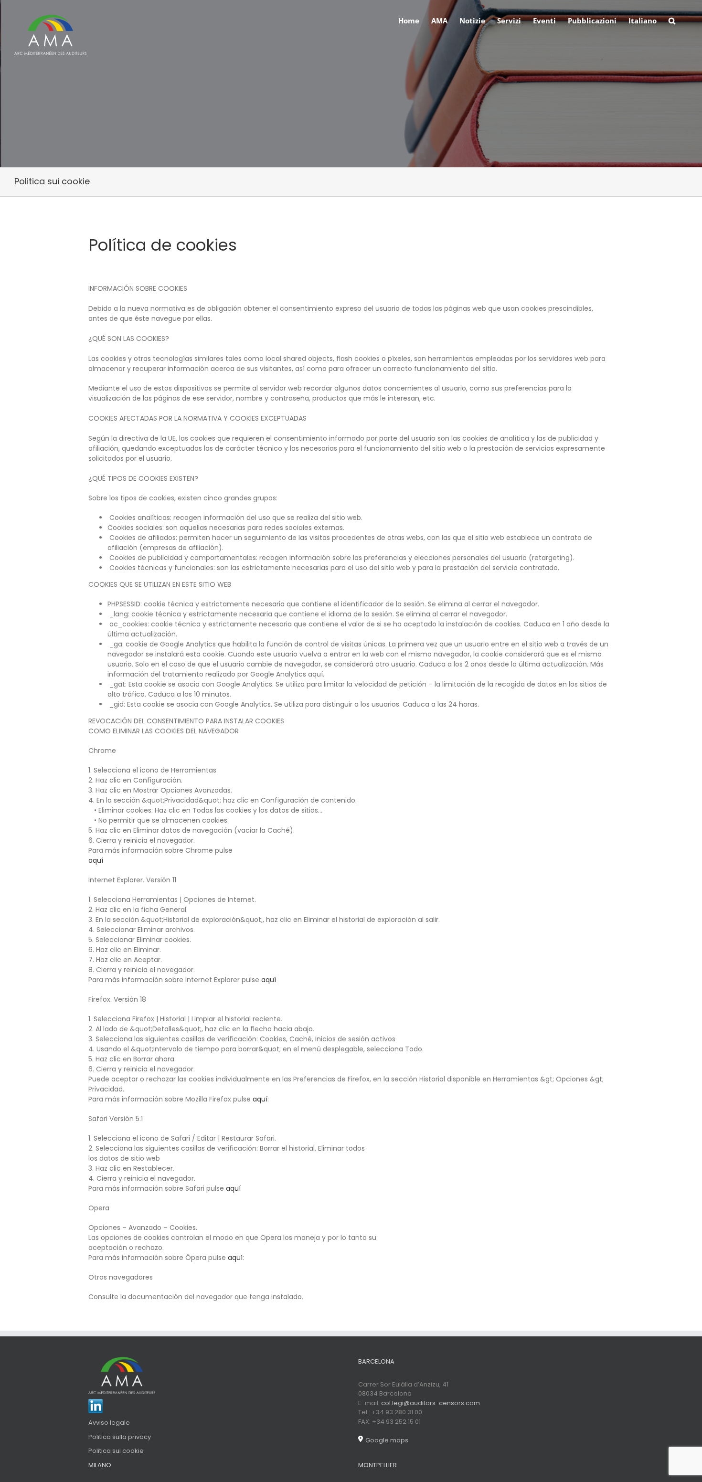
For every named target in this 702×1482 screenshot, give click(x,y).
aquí (95, 860)
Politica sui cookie (116, 1450)
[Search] (672, 20)
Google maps (386, 1440)
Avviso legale (109, 1422)
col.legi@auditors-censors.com (430, 1403)
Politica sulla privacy (119, 1436)
